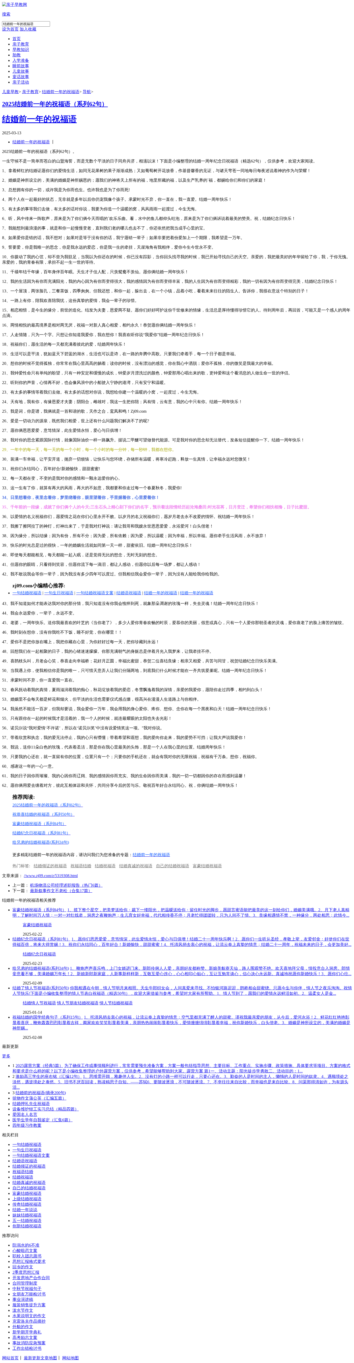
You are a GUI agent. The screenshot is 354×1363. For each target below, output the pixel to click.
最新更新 (32, 1358)
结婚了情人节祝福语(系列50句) (40, 988)
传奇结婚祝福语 (26, 1204)
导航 (87, 92)
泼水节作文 (22, 1310)
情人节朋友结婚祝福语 (77, 1003)
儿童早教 (10, 92)
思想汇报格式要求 (29, 1261)
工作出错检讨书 (26, 1348)
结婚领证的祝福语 (50, 866)
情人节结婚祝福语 (116, 1003)
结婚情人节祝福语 (39, 1003)
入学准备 (20, 60)
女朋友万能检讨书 (29, 1294)
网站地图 (70, 1358)
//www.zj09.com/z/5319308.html (51, 875)
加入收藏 (28, 29)
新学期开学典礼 (26, 1332)
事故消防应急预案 (29, 1343)
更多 (6, 1056)
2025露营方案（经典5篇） (39, 1065)
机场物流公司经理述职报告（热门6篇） (66, 885)
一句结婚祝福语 (26, 1144)
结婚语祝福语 (24, 1161)
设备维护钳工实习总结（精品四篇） (45, 1109)
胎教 (16, 55)
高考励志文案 (24, 1337)
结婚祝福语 (105, 866)
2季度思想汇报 (25, 1272)
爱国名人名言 (24, 1114)
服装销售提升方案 (29, 1305)
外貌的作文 (22, 1326)
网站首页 (10, 1358)
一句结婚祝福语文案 (31, 1155)
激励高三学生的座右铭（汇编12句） (49, 1076)
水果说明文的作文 (29, 1316)
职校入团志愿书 (26, 1256)
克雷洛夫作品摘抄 (29, 1321)
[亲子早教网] (14, 4)
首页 (16, 38)
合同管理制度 (24, 1283)
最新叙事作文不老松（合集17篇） (61, 890)
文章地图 (48, 1358)
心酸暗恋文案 (24, 1250)
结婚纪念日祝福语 (39, 954)
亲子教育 (20, 44)
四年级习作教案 (26, 1125)
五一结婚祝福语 (26, 1220)
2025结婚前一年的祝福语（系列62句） (55, 104)
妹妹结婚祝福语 (26, 1215)
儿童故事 (20, 71)
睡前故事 (20, 66)
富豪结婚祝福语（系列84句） (39, 910)
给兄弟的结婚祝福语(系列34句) (40, 968)
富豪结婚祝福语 (207, 866)
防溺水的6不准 (25, 1245)
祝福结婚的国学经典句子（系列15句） (47, 1017)
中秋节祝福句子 (26, 1288)
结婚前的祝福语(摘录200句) (41, 1093)
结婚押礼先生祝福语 (31, 1103)
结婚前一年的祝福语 (60, 92)
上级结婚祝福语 (26, 1199)
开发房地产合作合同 (31, 1278)
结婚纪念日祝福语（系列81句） (41, 939)
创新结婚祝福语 (26, 1226)
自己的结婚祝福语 (172, 866)
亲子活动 (20, 82)
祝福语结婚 (80, 866)
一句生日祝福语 (26, 1150)
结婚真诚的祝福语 (135, 866)
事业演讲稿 (22, 1299)
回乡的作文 (22, 1267)
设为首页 (10, 29)
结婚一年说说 (24, 1210)
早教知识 (20, 49)
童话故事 (20, 77)
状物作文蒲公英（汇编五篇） (39, 1098)
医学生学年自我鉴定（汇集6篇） (42, 1120)
